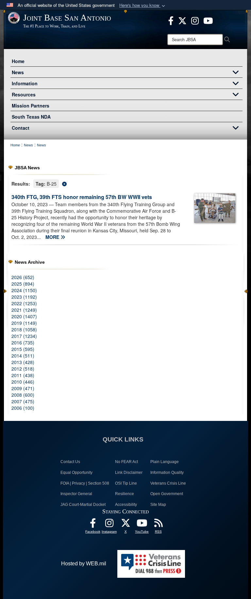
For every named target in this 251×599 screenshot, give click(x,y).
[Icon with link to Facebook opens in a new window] (171, 20)
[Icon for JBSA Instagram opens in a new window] (195, 20)
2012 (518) (22, 368)
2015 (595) (22, 349)
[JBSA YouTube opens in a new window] (208, 20)
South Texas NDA (31, 116)
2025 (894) (22, 283)
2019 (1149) (24, 323)
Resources (24, 94)
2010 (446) (22, 381)
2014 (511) (22, 355)
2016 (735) (22, 342)
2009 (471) (22, 388)
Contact (20, 128)
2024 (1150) (24, 290)
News (18, 72)
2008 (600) (22, 394)
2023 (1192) (24, 296)
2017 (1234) (24, 336)
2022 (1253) (24, 303)
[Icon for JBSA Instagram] (109, 524)
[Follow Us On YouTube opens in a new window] (142, 524)
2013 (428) (22, 362)
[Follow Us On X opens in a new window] (125, 524)
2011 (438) (22, 375)
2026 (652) (22, 277)
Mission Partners (30, 105)
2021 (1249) (24, 310)
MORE (52, 237)
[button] (142, 5)
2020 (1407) (24, 316)
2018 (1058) (24, 329)
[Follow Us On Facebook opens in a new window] (93, 524)
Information (25, 83)
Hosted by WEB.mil (83, 563)
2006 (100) (22, 408)
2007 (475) (22, 401)
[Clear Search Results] (125, 183)
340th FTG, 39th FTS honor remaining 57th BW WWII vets (81, 197)
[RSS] (158, 524)
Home (18, 61)
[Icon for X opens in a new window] (182, 20)
